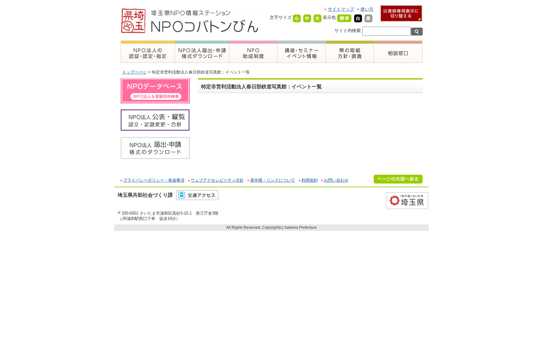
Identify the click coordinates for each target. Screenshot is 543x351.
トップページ (134, 72)
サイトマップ (341, 9)
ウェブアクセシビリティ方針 (217, 180)
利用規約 (309, 180)
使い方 (367, 9)
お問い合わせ (336, 180)
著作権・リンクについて (272, 180)
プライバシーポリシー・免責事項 (153, 180)
